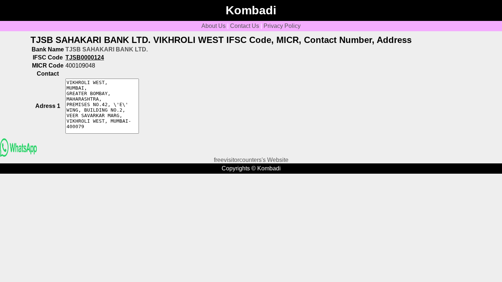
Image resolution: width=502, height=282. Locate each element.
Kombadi (251, 10)
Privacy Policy (282, 26)
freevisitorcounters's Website (251, 160)
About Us (213, 26)
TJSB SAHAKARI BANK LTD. (106, 49)
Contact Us (244, 26)
